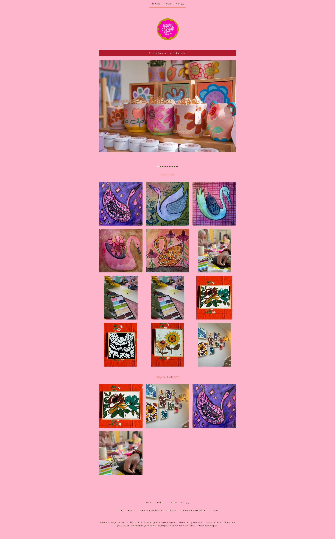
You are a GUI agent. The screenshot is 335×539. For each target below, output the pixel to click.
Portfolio (214, 510)
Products (155, 3)
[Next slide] (233, 110)
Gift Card (131, 510)
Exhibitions (171, 510)
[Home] (167, 29)
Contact (168, 3)
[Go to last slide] (102, 110)
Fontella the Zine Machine (193, 510)
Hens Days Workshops (151, 510)
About (120, 510)
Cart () (180, 3)
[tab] (158, 166)
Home (149, 502)
